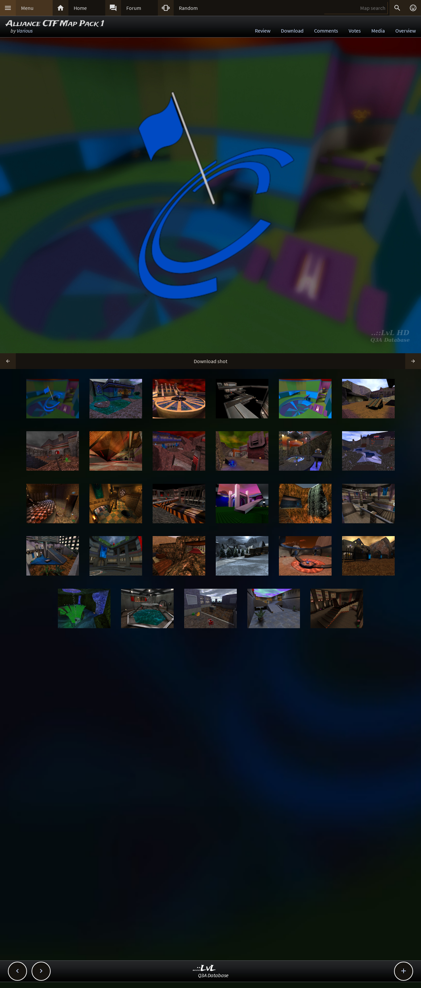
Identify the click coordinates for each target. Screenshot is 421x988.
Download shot (210, 361)
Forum (133, 8)
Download (292, 30)
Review (262, 30)
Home (80, 8)
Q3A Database (213, 975)
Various (25, 30)
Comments (326, 30)
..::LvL (204, 968)
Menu (27, 8)
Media (378, 30)
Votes (355, 30)
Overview (405, 30)
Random (188, 8)
